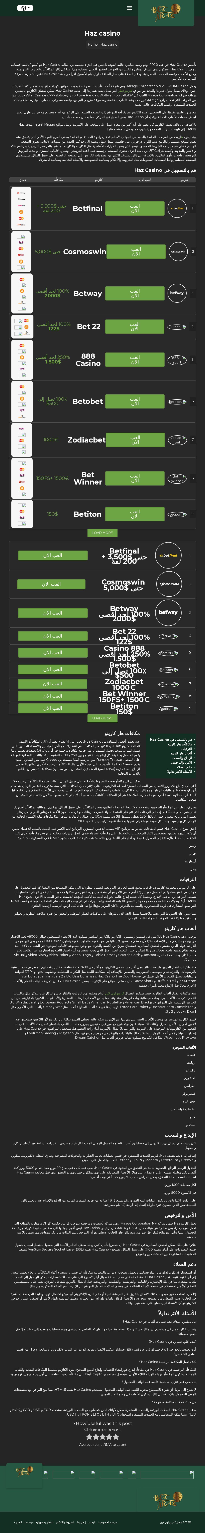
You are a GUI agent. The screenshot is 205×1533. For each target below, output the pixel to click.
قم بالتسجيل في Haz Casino (171, 740)
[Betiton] (177, 514)
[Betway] (177, 301)
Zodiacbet (87, 440)
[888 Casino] (177, 362)
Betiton (88, 514)
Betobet (87, 401)
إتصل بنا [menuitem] (81, 1522)
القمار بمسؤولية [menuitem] (44, 1522)
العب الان (135, 208)
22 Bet (88, 326)
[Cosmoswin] (178, 260)
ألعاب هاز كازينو (181, 753)
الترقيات (186, 749)
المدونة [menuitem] (18, 1522)
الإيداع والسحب (182, 758)
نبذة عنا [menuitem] (29, 1522)
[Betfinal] (177, 217)
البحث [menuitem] (92, 1522)
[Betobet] (177, 402)
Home (93, 44)
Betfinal (87, 208)
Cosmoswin (85, 251)
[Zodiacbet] (177, 442)
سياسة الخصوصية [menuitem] (108, 1522)
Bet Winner (88, 478)
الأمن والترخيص (181, 762)
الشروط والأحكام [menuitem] (65, 1522)
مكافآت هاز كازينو (180, 744)
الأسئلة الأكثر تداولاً (179, 772)
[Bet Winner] (177, 481)
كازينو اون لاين (114, 993)
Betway (87, 293)
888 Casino (88, 360)
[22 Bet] (176, 327)
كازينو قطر (125, 91)
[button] (128, 8)
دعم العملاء (184, 767)
